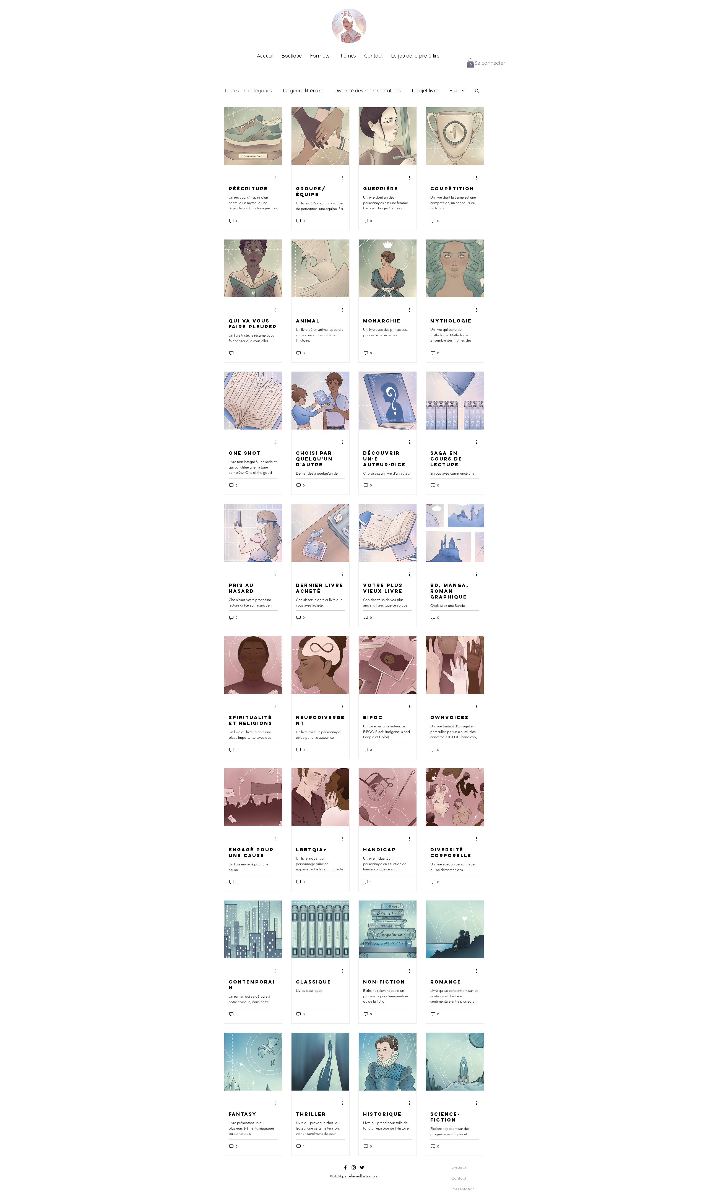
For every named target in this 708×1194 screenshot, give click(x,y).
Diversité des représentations (367, 90)
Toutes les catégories (248, 90)
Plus (454, 90)
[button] (470, 62)
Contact (458, 1178)
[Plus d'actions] (277, 177)
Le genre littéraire (303, 90)
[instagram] (353, 1167)
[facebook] (345, 1167)
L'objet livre (425, 90)
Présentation (463, 1189)
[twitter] (362, 1167)
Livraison (459, 1167)
